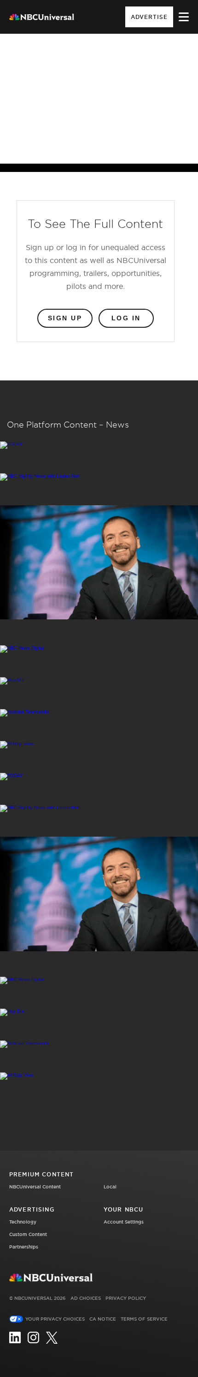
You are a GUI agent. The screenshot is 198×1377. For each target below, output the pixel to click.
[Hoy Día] (99, 681)
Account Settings (124, 1221)
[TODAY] (99, 445)
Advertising (31, 1209)
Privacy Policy (125, 1298)
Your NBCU (123, 1209)
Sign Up (65, 318)
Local (110, 1186)
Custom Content (28, 1234)
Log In (126, 318)
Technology (22, 1221)
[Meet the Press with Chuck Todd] (99, 563)
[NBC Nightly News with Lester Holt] (99, 477)
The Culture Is (115, 61)
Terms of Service (144, 1319)
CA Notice (102, 1319)
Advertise (149, 17)
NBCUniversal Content (35, 1186)
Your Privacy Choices (55, 1319)
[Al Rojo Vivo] (99, 744)
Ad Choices (85, 1298)
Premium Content (41, 1174)
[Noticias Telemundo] (99, 712)
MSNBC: (73, 61)
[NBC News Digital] (99, 649)
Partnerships (23, 1246)
